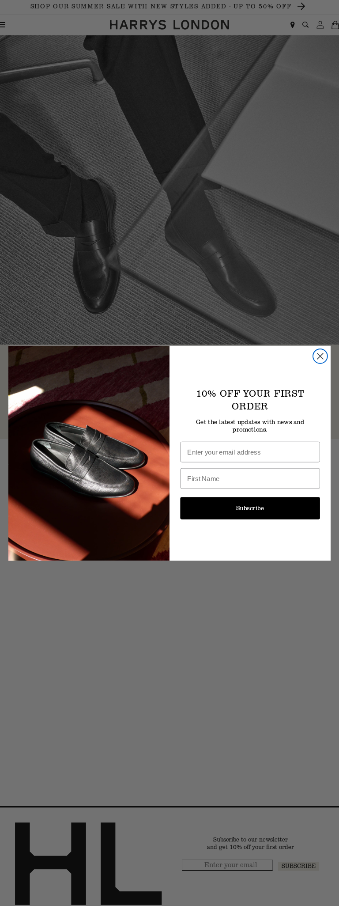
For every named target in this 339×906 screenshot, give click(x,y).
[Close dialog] (320, 356)
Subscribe (250, 508)
